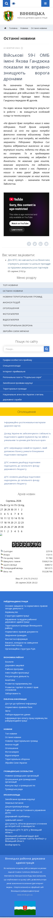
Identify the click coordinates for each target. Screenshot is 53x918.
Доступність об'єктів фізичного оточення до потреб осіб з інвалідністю (26, 825)
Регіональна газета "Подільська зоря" (22, 377)
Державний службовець (17, 816)
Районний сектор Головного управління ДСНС (25, 811)
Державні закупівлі (14, 665)
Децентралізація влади (17, 806)
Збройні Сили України (16, 331)
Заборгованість (13, 693)
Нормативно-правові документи (21, 631)
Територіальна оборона (17, 325)
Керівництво (11, 612)
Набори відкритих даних (17, 714)
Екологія (9, 661)
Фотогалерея (11, 313)
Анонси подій (11, 302)
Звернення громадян (16, 635)
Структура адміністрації (17, 615)
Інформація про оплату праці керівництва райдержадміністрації (26, 719)
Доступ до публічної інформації (21, 703)
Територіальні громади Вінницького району (23, 626)
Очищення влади (11, 365)
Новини (24, 28)
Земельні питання (14, 802)
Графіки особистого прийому (17, 359)
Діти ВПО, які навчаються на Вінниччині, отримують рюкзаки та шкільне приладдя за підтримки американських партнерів (29, 263)
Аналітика (10, 680)
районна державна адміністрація (32, 15)
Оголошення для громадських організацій (20, 780)
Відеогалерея (11, 319)
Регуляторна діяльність (17, 676)
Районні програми (14, 669)
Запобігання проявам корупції (18, 382)
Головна (13, 28)
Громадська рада (14, 789)
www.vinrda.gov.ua (24, 895)
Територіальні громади (15, 388)
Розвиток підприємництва (18, 683)
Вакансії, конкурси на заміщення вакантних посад (21, 644)
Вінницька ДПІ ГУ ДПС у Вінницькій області (23, 831)
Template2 (14, 3)
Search (6, 3)
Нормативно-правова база (18, 707)
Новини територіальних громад (22, 296)
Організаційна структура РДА (20, 648)
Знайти (46, 349)
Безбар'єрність (12, 844)
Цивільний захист (14, 820)
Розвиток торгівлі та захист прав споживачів (21, 688)
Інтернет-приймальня (14, 371)
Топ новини (10, 285)
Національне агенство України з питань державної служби (23, 397)
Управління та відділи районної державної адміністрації (21, 620)
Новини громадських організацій (22, 775)
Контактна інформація (16, 639)
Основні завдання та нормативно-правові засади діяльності (26, 607)
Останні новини (39, 28)
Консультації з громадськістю (20, 785)
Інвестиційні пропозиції (17, 672)
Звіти (7, 710)
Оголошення (11, 308)
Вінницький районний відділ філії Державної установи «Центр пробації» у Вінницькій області (25, 838)
